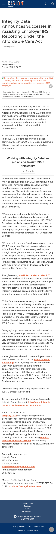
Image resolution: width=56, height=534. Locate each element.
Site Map (22, 526)
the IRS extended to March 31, (35, 275)
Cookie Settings (39, 526)
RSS (29, 526)
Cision (31, 530)
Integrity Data (9, 415)
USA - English (8, 47)
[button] (46, 4)
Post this (29, 171)
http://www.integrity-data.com (18, 466)
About (27, 509)
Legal (14, 526)
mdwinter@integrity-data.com (24, 486)
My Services (27, 511)
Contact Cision (27, 504)
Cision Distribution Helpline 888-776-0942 (28, 517)
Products (27, 506)
